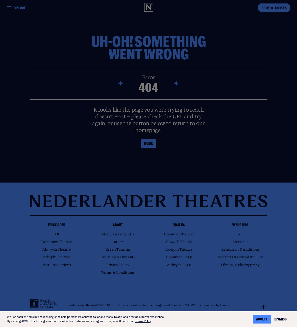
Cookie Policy (143, 321)
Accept (261, 319)
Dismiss (280, 319)
